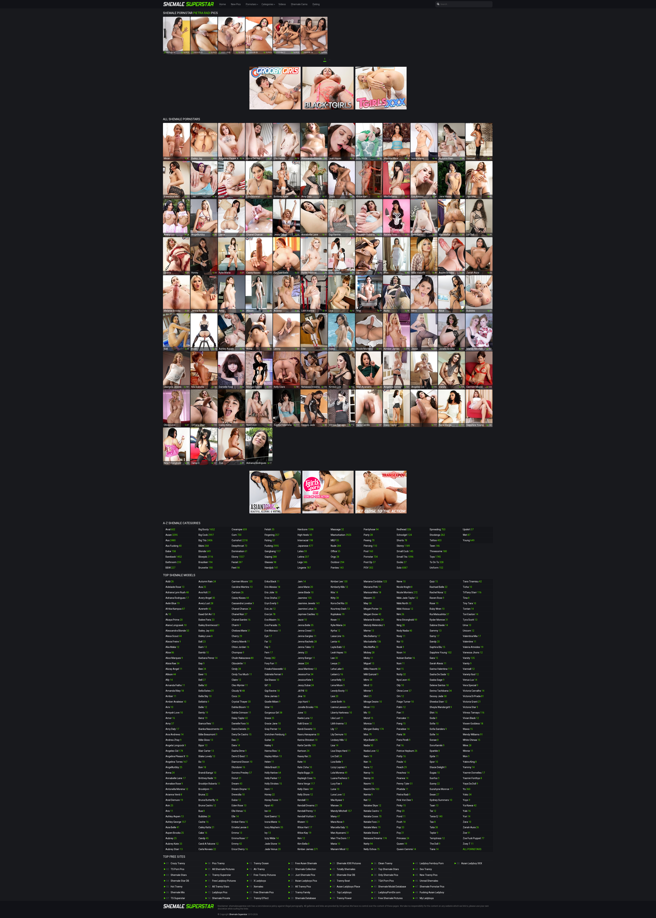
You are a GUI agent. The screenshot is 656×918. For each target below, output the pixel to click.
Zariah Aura (471, 827)
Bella (203, 685)
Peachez (403, 772)
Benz (203, 718)
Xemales (258, 886)
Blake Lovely (207, 756)
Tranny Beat (343, 880)
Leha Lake (337, 669)
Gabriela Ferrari (274, 674)
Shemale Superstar (238, 914)
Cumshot (240, 540)
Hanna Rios (272, 750)
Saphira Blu (437, 647)
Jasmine (305, 598)
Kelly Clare (305, 789)
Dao (235, 740)
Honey (270, 794)
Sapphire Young (441, 652)
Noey (401, 636)
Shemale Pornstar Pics (432, 886)
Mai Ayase (337, 800)
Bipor (203, 745)
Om (400, 696)
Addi (170, 581)
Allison (171, 674)
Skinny (403, 545)
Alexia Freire (173, 641)
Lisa (334, 745)
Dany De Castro (241, 734)
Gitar (269, 707)
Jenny (303, 652)
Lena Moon (338, 685)
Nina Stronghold (407, 619)
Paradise (403, 729)
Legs (302, 562)
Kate (302, 761)
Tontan (468, 608)
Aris (169, 811)
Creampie (239, 529)
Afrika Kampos (175, 608)
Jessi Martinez (307, 669)
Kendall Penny (307, 811)
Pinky (401, 805)
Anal (170, 529)
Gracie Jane (273, 723)
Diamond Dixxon (242, 761)
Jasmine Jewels (309, 603)
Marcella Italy (339, 827)
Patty (401, 756)
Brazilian (206, 562)
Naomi (369, 783)
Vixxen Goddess (473, 723)
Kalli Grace (305, 723)
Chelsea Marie (241, 630)
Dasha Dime (239, 750)
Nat (367, 800)
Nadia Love (371, 750)
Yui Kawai (469, 805)
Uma (467, 625)
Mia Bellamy (372, 636)
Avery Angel (207, 598)
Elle (235, 816)
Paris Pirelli (403, 740)
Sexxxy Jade (438, 696)
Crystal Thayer (241, 701)
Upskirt (468, 529)
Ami (169, 707)
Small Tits (405, 556)
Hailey (269, 745)
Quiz (434, 581)
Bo (202, 761)
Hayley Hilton (273, 756)
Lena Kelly (338, 679)
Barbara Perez (208, 658)
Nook (400, 647)
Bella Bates (206, 690)
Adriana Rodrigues (177, 598)
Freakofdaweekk (275, 669)
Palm (401, 707)
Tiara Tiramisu (472, 581)
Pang (401, 723)
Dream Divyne (241, 789)
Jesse (303, 663)
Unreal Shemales (429, 880)
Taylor (434, 832)
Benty (203, 712)
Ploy (401, 811)
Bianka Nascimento (211, 729)
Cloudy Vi (238, 690)
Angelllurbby (174, 767)
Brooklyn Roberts (209, 783)
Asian (172, 535)
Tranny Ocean (261, 863)
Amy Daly (172, 729)
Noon (401, 652)
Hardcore (305, 529)
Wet (466, 535)
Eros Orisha (272, 598)
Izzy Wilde (272, 838)
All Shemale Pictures (223, 869)
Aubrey (171, 838)
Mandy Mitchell (341, 811)
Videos (282, 4)
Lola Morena (339, 772)
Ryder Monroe (439, 619)
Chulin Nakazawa (243, 658)
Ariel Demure (174, 800)
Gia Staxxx (272, 679)
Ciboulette (239, 663)
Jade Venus (273, 849)
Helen (269, 761)
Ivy (268, 832)
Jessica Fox (305, 674)
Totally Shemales (346, 869)
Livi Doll (336, 756)
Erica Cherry (240, 849)
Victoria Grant (472, 701)
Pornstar (371, 556)
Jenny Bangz (306, 658)
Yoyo (466, 800)
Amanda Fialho (175, 685)
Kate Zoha (305, 767)
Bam (203, 647)
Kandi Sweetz (307, 729)
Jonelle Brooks (308, 707)
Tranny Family (302, 892)
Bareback (174, 556)
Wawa (468, 729)
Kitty (335, 598)
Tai (433, 811)
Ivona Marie (272, 822)
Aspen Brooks (175, 832)
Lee (334, 658)
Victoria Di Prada (473, 696)
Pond (401, 816)
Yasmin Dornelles (474, 772)
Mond (368, 718)
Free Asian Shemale (306, 863)
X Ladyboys (260, 880)
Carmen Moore (242, 581)
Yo (466, 789)
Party (368, 535)
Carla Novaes (207, 849)
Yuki (467, 811)
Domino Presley (242, 772)
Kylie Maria (338, 625)
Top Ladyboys (344, 892)
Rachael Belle (438, 587)
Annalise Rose (174, 783)
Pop (400, 827)
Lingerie (304, 567)
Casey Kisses (240, 598)
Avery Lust (206, 603)
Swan (434, 794)
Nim (400, 614)
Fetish (269, 529)
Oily (400, 685)
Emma (237, 832)
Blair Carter (206, 750)
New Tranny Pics (429, 875)
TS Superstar (178, 898)
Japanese (305, 545)
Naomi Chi (371, 789)
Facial (237, 562)
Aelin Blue (173, 603)
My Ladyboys (427, 898)
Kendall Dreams (308, 805)
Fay (267, 647)
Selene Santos (439, 685)
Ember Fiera (240, 822)
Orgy (335, 556)
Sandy (435, 641)
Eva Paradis (273, 625)
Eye (268, 636)
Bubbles (204, 816)
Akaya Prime (174, 619)
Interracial (305, 540)
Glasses (270, 562)
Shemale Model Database (392, 886)
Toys (435, 556)
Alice (170, 652)
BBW (170, 567)
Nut (400, 669)
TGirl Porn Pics (386, 880)
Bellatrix (204, 701)
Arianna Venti (174, 794)
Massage (337, 529)
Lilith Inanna (339, 723)
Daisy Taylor (240, 718)
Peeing (369, 540)
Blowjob (206, 556)
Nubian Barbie (406, 658)
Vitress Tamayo (473, 712)
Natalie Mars (372, 827)
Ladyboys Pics (219, 892)
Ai (168, 614)
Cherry (237, 636)
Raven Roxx (437, 598)
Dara (236, 745)
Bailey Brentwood (209, 625)
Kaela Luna (305, 718)
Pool (368, 551)
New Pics (236, 4)
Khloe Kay (304, 832)
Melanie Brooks (374, 619)
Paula (401, 761)
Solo (402, 567)
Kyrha (335, 630)
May (368, 603)
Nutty (401, 674)
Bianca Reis (206, 723)
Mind (368, 685)
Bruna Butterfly (208, 800)
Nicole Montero (407, 592)
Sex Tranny (426, 869)
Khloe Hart (305, 827)
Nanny (369, 778)
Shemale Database (305, 898)
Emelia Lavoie (240, 827)
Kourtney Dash (340, 608)
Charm (236, 625)
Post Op (369, 562)
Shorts (402, 540)
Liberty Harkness (341, 712)
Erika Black (272, 581)
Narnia (368, 794)
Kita (334, 592)
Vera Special (470, 685)
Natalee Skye (372, 805)
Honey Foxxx (273, 800)
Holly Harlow (273, 772)
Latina (303, 556)
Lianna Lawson (340, 707)
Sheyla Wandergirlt (441, 707)
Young (468, 540)
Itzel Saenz (272, 816)
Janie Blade (305, 592)
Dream (237, 783)
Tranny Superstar (221, 875)
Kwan (335, 619)
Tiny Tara (469, 603)
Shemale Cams (299, 4)
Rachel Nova (438, 592)
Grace (269, 718)
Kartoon (303, 750)
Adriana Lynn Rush (177, 592)
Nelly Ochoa (372, 849)
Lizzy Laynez (339, 767)
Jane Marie (305, 587)
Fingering (272, 535)
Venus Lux (470, 679)
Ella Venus (239, 811)
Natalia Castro (373, 811)
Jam (302, 581)
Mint (368, 696)
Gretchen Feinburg (275, 734)
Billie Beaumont (208, 734)
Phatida (402, 789)
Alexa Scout (174, 636)
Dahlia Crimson (241, 712)
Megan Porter (373, 608)
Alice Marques (174, 658)
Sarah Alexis (438, 663)
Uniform (436, 567)
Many (335, 816)
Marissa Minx (372, 592)
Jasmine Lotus (307, 608)
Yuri (466, 816)
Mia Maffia (371, 647)
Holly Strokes (273, 783)
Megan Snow (372, 614)
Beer (203, 674)
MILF (335, 540)
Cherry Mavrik (241, 641)
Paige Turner (405, 701)
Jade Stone (272, 843)
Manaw (336, 805)
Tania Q (436, 816)
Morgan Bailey (374, 729)
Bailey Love (206, 636)
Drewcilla (238, 794)
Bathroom (173, 562)
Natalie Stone (372, 832)
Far (268, 641)
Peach (402, 767)
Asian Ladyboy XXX (471, 863)
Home (222, 4)
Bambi (204, 652)
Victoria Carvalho (473, 690)
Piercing (370, 545)
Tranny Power (344, 898)
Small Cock (405, 551)
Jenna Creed (306, 630)
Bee (202, 669)
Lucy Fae (336, 783)
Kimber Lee (339, 581)
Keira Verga (306, 783)
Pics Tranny (218, 863)
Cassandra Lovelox (243, 603)
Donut (236, 778)
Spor (434, 761)
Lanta (335, 641)
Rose (434, 603)
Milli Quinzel (371, 674)
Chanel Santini (241, 619)
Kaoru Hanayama (308, 734)
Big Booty (207, 529)
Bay (201, 663)
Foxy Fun (271, 663)
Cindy (236, 669)
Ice (268, 811)
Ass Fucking (174, 545)
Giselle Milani (272, 701)
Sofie (434, 734)
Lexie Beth (338, 701)
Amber (171, 696)
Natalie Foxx (372, 822)
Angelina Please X (177, 756)
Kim (301, 838)
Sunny (435, 783)
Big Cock (206, 535)
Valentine (469, 641)
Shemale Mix (178, 892)
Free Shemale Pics (264, 892)
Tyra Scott (470, 619)
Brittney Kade (207, 778)
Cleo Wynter (240, 685)
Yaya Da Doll (470, 783)
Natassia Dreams (375, 838)
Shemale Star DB (180, 880)
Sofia (434, 723)
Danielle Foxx (240, 723)
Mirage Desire (373, 701)
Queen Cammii (406, 849)
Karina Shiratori (307, 740)
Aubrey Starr (174, 849)
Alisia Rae (172, 663)
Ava (202, 587)
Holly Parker (273, 778)
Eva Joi (270, 608)
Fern (269, 652)
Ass (171, 540)
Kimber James (308, 849)
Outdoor (337, 562)
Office (335, 551)
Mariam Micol (339, 849)
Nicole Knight (404, 587)
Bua (202, 811)
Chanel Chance (241, 608)
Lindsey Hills (339, 740)
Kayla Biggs (305, 772)
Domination (239, 551)
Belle (203, 707)
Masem (369, 598)
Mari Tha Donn (340, 838)
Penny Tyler (405, 783)
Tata (434, 827)
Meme (369, 630)
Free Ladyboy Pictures (224, 880)
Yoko (467, 794)
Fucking (272, 545)
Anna (170, 772)
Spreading (437, 529)
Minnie (368, 690)
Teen (435, 545)
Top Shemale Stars (388, 869)
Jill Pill (302, 690)
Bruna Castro (207, 805)
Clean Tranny (385, 863)
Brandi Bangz (207, 772)
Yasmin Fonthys (472, 778)
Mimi (368, 679)
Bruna (203, 794)
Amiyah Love (174, 712)
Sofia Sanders (438, 729)
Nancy (369, 772)
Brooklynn (206, 789)
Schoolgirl (404, 535)
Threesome (438, 551)
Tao (433, 822)
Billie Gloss (206, 740)
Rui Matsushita (439, 614)
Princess (403, 838)
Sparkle (435, 750)
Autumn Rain (207, 581)
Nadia (368, 745)
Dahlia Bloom (240, 707)
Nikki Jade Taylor (407, 598)
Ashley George (176, 822)
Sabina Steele (439, 625)
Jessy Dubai (306, 685)
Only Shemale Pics (388, 875)
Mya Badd (371, 740)
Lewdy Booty (339, 690)
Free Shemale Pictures (390, 898)
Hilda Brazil (272, 767)
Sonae (434, 740)
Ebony (238, 556)
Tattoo (435, 540)
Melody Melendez (374, 625)
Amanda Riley (175, 690)
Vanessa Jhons (473, 652)
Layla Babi (338, 647)
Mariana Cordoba (375, 581)
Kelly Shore (305, 794)
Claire (236, 679)
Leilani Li (337, 674)
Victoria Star (470, 707)
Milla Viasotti (372, 669)
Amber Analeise (176, 701)
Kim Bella (303, 843)
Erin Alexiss (272, 587)
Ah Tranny (259, 869)
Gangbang (272, 551)
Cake (203, 832)
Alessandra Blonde (177, 630)
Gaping (271, 556)
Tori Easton (470, 614)
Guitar (269, 740)
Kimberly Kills (339, 587)
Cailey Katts (206, 827)
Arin (169, 805)
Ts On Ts (436, 562)
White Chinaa (471, 740)
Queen (402, 843)
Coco (236, 696)
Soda (433, 718)
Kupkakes (337, 614)
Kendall (303, 800)
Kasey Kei (304, 756)
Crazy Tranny (178, 863)
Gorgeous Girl (273, 712)
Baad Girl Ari (207, 614)
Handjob (271, 567)
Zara (467, 822)
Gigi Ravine (272, 690)
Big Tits (206, 540)
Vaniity (469, 658)
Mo (367, 712)
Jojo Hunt (304, 701)
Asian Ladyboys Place (348, 886)
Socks (401, 562)
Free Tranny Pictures (265, 875)
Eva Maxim (272, 619)
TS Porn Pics (177, 869)
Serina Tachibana (441, 690)
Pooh (401, 822)
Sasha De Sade (439, 674)
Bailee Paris (206, 619)
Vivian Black (471, 718)
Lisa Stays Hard (341, 750)
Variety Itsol (471, 674)
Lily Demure (339, 734)
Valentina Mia (472, 636)
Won (466, 756)
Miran (369, 707)
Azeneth (205, 608)
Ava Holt (205, 592)
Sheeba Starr (438, 701)
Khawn (303, 822)
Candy (204, 838)
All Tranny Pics (303, 886)
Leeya (335, 663)
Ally (169, 679)
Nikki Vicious (405, 608)
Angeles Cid (174, 750)
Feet (236, 567)
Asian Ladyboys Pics (306, 880)
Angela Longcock (176, 745)
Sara (434, 658)
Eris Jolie (271, 592)
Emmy (237, 843)
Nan (367, 761)
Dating (316, 4)
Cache (204, 822)
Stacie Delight (438, 767)
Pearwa (402, 778)
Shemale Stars (179, 875)
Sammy (435, 630)
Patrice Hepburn (407, 750)
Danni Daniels (240, 729)
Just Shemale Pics (305, 875)
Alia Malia (172, 647)
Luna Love (338, 794)
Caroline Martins (242, 587)
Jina (301, 696)
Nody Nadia (404, 630)
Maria (335, 843)
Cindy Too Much (242, 674)
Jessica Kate (305, 679)
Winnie (468, 750)
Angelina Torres (176, 761)
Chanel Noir (239, 614)
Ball (202, 641)
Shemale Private (221, 898)
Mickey (369, 652)
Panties (337, 567)
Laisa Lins (337, 636)
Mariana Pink (372, 587)
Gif (268, 685)
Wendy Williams (473, 734)
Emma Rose (240, 838)
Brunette (206, 567)
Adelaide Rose (175, 587)
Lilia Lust (337, 718)
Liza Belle (337, 761)
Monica (369, 723)
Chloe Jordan (240, 647)
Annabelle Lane (176, 778)
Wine (467, 745)
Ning (401, 625)
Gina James (272, 696)
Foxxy (270, 658)
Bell (202, 679)
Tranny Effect (261, 898)
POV (368, 567)
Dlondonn (238, 767)
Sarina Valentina (441, 669)
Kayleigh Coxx (307, 778)
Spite (434, 756)
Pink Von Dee (405, 800)
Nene (401, 581)
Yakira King (470, 761)
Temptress (437, 838)
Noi (400, 641)
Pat (400, 745)
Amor (170, 718)
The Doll (435, 843)
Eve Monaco (273, 630)
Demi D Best (240, 756)
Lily (334, 729)
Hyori (269, 805)
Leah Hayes (338, 652)
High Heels (305, 535)
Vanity (467, 663)
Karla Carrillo (307, 745)
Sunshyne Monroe (441, 789)
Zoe (466, 832)
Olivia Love (404, 690)
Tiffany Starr (472, 592)
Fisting (270, 540)
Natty (368, 843)
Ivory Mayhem (274, 827)
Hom (269, 789)
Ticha (467, 587)
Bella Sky (205, 696)
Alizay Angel (174, 669)
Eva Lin (270, 614)
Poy (400, 832)
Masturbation (341, 535)
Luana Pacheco (340, 778)
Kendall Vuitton (307, 816)
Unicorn (468, 630)
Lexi (334, 696)
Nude (336, 545)
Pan (400, 712)
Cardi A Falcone (208, 843)
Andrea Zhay (173, 740)
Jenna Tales (306, 647)
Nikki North (404, 603)
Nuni (401, 663)
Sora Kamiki (437, 745)
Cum (236, 535)
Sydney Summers (441, 800)
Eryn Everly (271, 603)
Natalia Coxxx (372, 816)
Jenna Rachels (307, 641)
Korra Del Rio (339, 603)
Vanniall (469, 669)
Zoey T (468, 843)
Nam (368, 756)
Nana (368, 767)
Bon (202, 767)
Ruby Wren (437, 608)
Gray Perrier (273, 729)
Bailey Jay (206, 630)
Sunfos (434, 778)
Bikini (204, 545)
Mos (368, 734)
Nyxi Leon (403, 679)
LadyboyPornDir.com (389, 892)
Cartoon (238, 592)
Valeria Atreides (473, 647)
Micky (368, 658)
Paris (401, 734)
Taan (434, 805)
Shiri (434, 712)
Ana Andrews (174, 734)
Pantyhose (371, 529)
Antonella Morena (177, 789)
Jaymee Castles (308, 614)
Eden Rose (239, 805)
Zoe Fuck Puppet (473, 838)
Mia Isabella (372, 641)
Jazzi (302, 619)
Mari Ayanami (340, 832)
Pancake (403, 718)
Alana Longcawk (176, 625)
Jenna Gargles (307, 636)
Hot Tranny (176, 886)
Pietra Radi (403, 794)
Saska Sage (437, 679)
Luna (335, 789)
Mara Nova (337, 822)
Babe (171, 551)
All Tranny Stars (220, 886)
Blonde (205, 551)
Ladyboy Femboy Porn (432, 863)
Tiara (434, 849)
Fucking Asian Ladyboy (432, 892)
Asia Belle (172, 827)
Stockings (437, 535)
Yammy (469, 767)
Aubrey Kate (174, 843)
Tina (466, 598)
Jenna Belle (305, 625)
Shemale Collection (305, 869)
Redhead (404, 529)
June (302, 712)
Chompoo (238, 652)
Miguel (369, 663)
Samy (434, 636)
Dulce (236, 800)
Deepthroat (239, 545)
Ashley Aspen (175, 816)
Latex (302, 551)
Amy (170, 723)
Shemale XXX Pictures (349, 863)
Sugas (435, 772)
